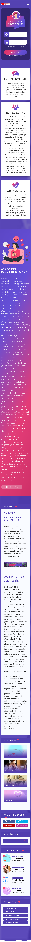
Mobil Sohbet (17, 858)
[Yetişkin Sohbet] (7, 880)
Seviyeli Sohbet (18, 869)
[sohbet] (15, 565)
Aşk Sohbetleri (16, 888)
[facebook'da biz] (9, 821)
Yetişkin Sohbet (18, 880)
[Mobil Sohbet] (7, 858)
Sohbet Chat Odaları (18, 867)
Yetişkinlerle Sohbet (18, 878)
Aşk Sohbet (16, 891)
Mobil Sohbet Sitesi (18, 856)
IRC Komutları (10, 912)
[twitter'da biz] (22, 821)
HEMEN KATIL (11, 487)
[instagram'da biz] (22, 825)
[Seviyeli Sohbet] (7, 869)
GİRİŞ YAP (15, 52)
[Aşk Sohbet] (7, 890)
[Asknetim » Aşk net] (5, 4)
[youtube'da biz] (9, 825)
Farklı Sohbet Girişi (15, 56)
